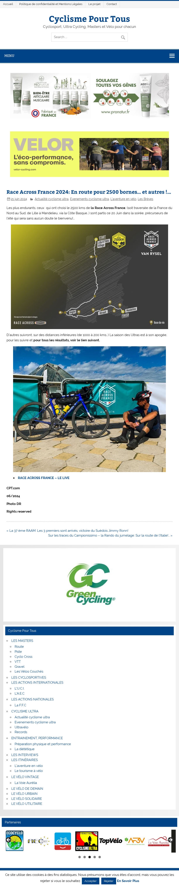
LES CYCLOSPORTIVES (28, 678)
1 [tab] (79, 857)
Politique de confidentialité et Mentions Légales (50, 4)
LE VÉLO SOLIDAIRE (26, 799)
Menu (9, 56)
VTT (18, 662)
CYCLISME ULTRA (24, 711)
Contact (112, 4)
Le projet (94, 4)
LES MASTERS (22, 641)
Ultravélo (21, 727)
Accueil (8, 4)
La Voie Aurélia (26, 783)
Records (21, 732)
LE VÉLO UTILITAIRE (26, 804)
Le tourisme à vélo (29, 771)
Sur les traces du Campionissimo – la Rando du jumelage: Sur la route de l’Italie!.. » (110, 535)
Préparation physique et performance (43, 744)
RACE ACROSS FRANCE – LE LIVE (43, 478)
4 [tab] (94, 857)
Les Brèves (145, 199)
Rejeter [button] (109, 881)
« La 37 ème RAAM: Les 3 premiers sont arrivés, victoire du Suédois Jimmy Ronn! (67, 531)
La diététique (24, 749)
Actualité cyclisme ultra (52, 199)
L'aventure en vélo (123, 199)
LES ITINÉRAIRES (24, 760)
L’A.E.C (19, 693)
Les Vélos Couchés (29, 671)
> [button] (170, 840)
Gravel (19, 667)
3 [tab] (89, 857)
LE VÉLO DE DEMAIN (27, 789)
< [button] (8, 840)
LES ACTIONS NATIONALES (32, 699)
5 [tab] (99, 857)
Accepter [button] (90, 881)
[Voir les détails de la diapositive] (14, 841)
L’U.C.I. (19, 688)
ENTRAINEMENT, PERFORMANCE (37, 738)
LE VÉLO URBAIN (24, 794)
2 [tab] (84, 857)
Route (19, 647)
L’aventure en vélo (29, 766)
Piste (18, 652)
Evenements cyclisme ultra (89, 199)
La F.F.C (20, 705)
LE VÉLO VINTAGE (25, 777)
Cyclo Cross (23, 657)
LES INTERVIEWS (24, 755)
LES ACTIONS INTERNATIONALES (37, 683)
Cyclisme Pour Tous (89, 18)
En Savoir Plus (128, 881)
